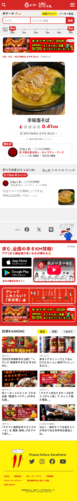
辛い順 (61, 170)
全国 (4, 56)
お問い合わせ (9, 485)
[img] (4, 5)
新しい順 (46, 170)
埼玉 (10, 56)
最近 (42, 331)
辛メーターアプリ (33, 476)
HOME (6, 476)
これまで (68, 331)
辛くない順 (70, 170)
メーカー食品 (66, 14)
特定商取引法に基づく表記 (38, 480)
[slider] (12, 29)
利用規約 (50, 476)
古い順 (54, 170)
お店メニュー (49, 14)
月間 (54, 331)
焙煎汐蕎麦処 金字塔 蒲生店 (27, 56)
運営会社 (18, 476)
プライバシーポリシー (13, 480)
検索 (70, 21)
